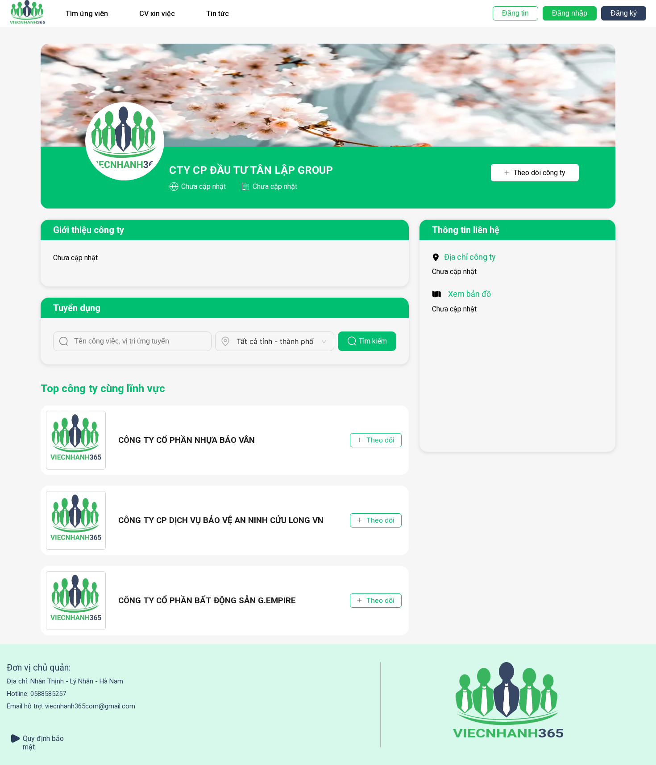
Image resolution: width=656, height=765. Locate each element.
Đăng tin (515, 13)
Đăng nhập (569, 13)
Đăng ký (623, 13)
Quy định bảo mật (43, 738)
